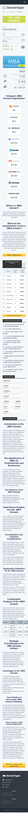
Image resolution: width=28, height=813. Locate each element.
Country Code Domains (7, 801)
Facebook (7, 784)
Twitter (6, 787)
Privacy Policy (8, 782)
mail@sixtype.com (9, 779)
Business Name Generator (8, 795)
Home (4, 11)
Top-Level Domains (11, 11)
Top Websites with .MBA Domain (14, 315)
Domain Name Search (7, 793)
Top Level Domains (6, 802)
